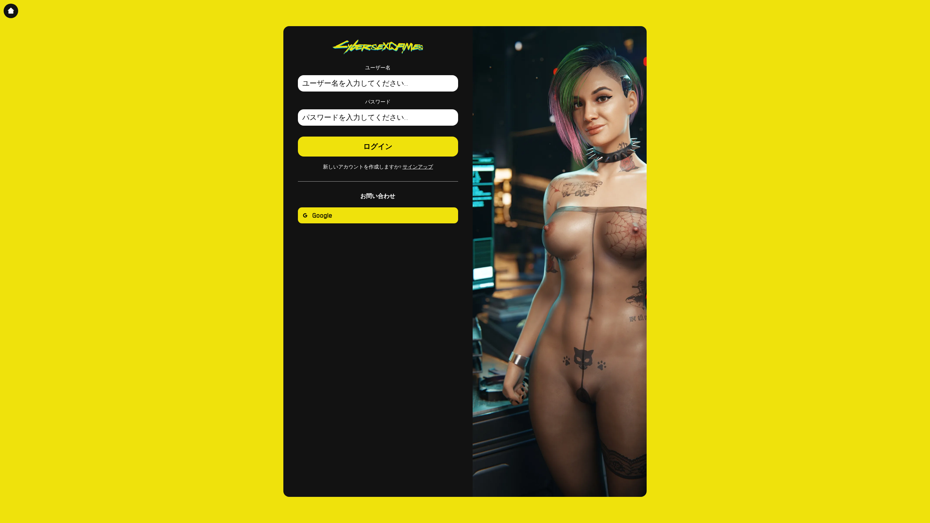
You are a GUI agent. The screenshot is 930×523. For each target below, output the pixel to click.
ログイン (377, 146)
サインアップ (418, 167)
